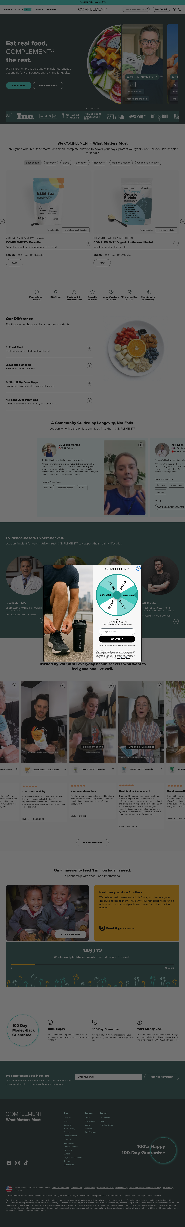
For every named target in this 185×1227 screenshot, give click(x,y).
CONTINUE (117, 639)
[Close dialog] (138, 568)
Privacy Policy (121, 658)
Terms (128, 658)
